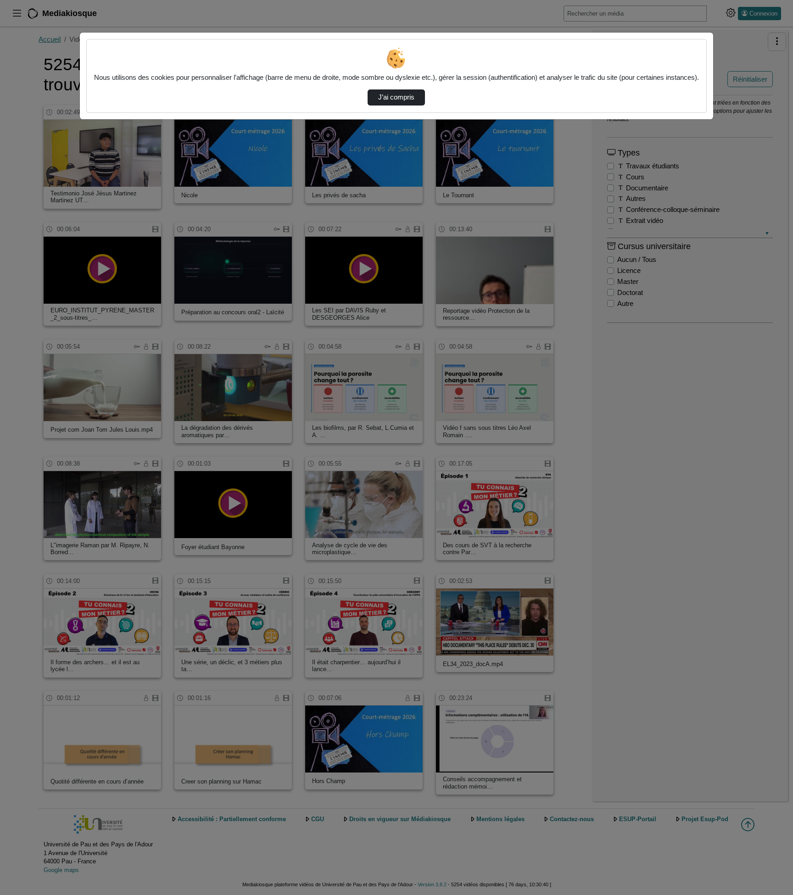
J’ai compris (396, 97)
